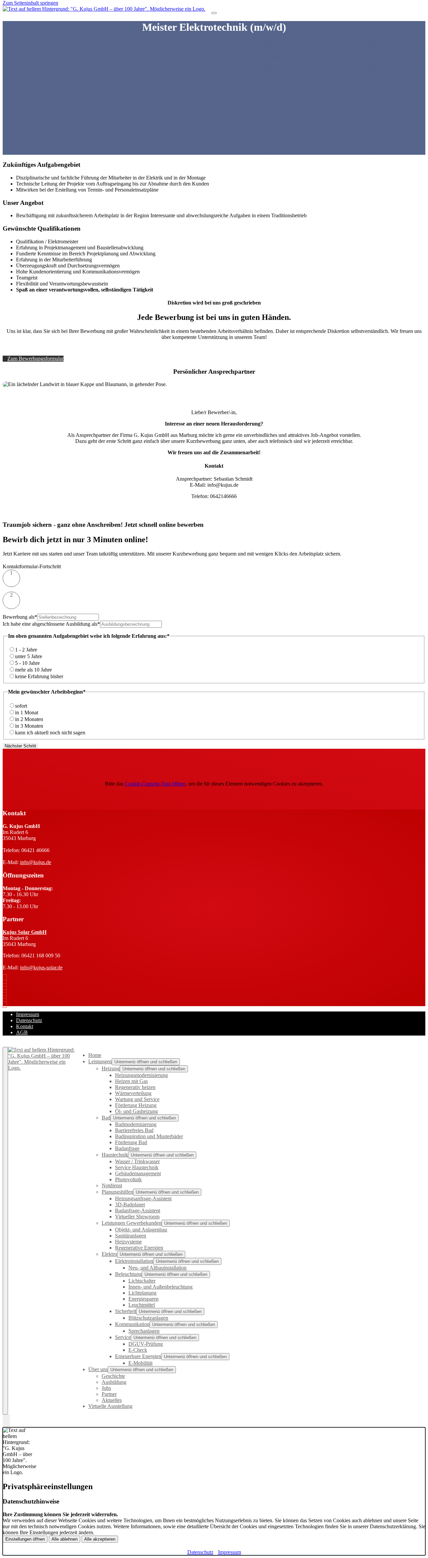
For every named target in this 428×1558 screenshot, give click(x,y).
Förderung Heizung (135, 1105)
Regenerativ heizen (135, 1087)
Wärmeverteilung (133, 1093)
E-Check (137, 1350)
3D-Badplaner (130, 1204)
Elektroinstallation (134, 1261)
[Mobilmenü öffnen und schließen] (214, 13)
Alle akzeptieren (99, 1539)
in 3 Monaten (29, 726)
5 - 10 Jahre (27, 663)
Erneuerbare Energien (138, 1356)
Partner (109, 1394)
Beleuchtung (128, 1274)
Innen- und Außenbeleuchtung (160, 1287)
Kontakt (24, 1026)
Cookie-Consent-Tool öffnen (155, 784)
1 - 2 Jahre (26, 649)
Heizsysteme (128, 1241)
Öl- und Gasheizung (136, 1111)
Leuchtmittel (141, 1305)
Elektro (109, 1254)
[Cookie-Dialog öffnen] (6, 1421)
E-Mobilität (140, 1363)
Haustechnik (115, 1155)
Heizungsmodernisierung (141, 1075)
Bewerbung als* (20, 617)
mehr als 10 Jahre (33, 670)
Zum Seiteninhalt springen (30, 3)
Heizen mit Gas (131, 1081)
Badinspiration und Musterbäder (149, 1136)
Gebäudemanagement (138, 1173)
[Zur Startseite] (104, 9)
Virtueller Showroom (137, 1216)
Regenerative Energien (139, 1247)
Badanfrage (127, 1148)
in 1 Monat (26, 712)
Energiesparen (143, 1299)
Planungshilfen (117, 1192)
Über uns (98, 1369)
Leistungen (100, 1061)
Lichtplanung (142, 1293)
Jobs (106, 1388)
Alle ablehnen (64, 1539)
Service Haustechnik (136, 1167)
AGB (22, 1032)
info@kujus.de (35, 862)
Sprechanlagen (143, 1331)
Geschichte (113, 1376)
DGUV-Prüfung (145, 1344)
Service (123, 1337)
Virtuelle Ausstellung (110, 1406)
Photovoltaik (128, 1179)
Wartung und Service (137, 1099)
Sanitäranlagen (130, 1235)
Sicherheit (125, 1311)
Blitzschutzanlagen (148, 1318)
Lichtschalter (141, 1281)
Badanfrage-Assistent (137, 1210)
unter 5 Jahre (28, 656)
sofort (21, 706)
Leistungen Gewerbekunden (132, 1223)
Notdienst (112, 1185)
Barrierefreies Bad (134, 1130)
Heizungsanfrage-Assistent (143, 1198)
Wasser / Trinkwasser (137, 1161)
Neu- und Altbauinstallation (157, 1268)
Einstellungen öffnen (25, 1539)
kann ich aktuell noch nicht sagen (50, 732)
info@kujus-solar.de (41, 967)
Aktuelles (112, 1400)
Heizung (111, 1068)
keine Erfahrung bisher (39, 676)
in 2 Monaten (29, 719)
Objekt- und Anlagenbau (141, 1229)
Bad (106, 1117)
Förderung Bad (131, 1142)
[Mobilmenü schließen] (5, 1231)
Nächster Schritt (20, 745)
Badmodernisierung (135, 1124)
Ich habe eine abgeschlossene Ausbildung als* (51, 624)
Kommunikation (132, 1324)
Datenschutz (29, 1020)
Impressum (27, 1014)
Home (94, 1055)
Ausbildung (114, 1382)
